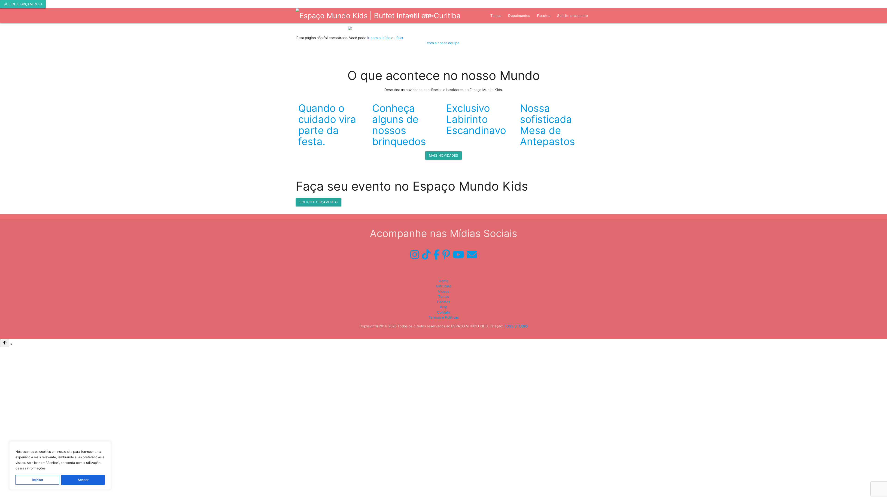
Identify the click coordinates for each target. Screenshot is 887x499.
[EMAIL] (472, 255)
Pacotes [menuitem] (543, 15)
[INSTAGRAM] (414, 255)
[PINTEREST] (446, 255)
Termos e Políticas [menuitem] (443, 317)
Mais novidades (443, 155)
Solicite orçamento (23, 4)
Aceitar (83, 480)
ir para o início (378, 38)
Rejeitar (37, 480)
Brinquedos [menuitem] (455, 30)
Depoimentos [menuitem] (519, 15)
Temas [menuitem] (495, 15)
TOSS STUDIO (516, 326)
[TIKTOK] (426, 255)
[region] (60, 465)
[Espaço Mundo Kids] (378, 15)
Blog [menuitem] (443, 307)
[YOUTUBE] (458, 255)
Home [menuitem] (443, 281)
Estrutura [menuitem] (431, 30)
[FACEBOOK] (436, 255)
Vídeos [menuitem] (477, 30)
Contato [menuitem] (443, 312)
